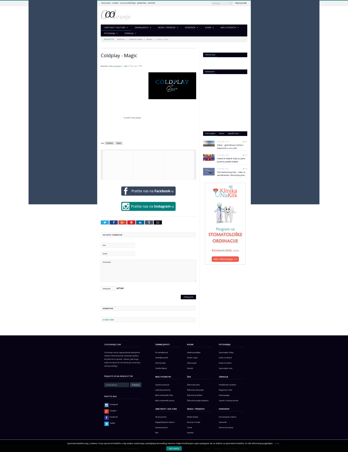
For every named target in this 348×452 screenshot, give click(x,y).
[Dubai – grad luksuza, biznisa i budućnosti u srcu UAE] (209, 144)
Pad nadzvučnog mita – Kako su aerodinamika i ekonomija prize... (231, 174)
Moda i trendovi (195, 409)
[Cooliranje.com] (116, 14)
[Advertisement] (179, 164)
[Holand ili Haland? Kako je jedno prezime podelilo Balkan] (209, 157)
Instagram (114, 404)
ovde (277, 443)
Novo (221, 133)
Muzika (149, 39)
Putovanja (224, 344)
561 (245, 142)
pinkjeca (118, 66)
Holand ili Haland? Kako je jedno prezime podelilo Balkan (231, 160)
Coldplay (109, 143)
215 (245, 155)
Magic (119, 143)
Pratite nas (210, 55)
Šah (189, 376)
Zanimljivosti (162, 344)
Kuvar (190, 344)
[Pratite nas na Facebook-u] (148, 196)
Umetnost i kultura (136, 39)
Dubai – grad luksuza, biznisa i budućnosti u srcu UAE (230, 146)
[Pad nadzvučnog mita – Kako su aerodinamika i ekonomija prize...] (209, 172)
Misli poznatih (163, 376)
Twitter (112, 423)
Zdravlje (223, 376)
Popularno (210, 133)
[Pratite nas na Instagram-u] (148, 211)
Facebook (114, 417)
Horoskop (210, 71)
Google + (113, 410)
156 (245, 169)
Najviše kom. (233, 133)
